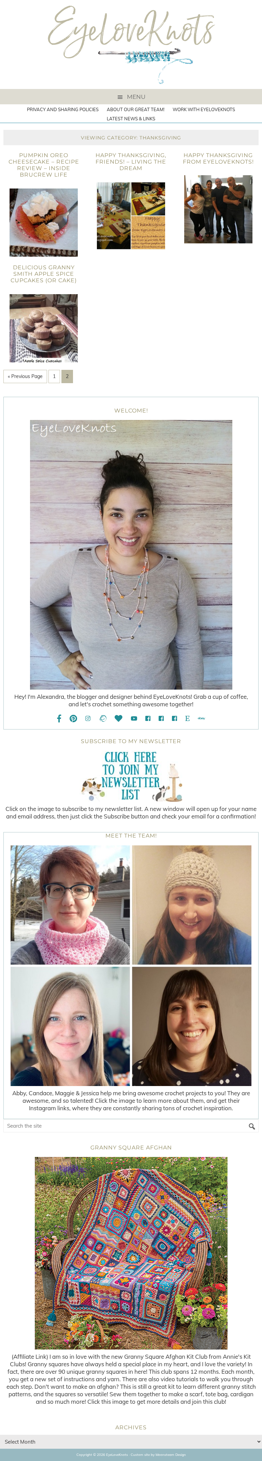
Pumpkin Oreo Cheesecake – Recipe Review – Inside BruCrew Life (44, 165)
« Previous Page (25, 376)
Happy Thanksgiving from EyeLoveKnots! (218, 158)
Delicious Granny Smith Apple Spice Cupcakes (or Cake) (44, 274)
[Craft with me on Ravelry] (102, 718)
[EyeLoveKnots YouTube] (134, 718)
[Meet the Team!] (131, 965)
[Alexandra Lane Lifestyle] (174, 718)
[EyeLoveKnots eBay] (201, 718)
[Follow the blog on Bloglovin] (118, 718)
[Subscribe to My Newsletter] (131, 776)
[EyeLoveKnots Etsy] (187, 718)
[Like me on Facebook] (59, 718)
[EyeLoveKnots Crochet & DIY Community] (147, 718)
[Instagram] (87, 718)
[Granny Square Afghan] (131, 1253)
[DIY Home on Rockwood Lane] (161, 718)
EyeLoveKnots (131, 44)
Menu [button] (136, 96)
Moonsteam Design (171, 1454)
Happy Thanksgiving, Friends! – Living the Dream (131, 161)
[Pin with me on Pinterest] (73, 718)
